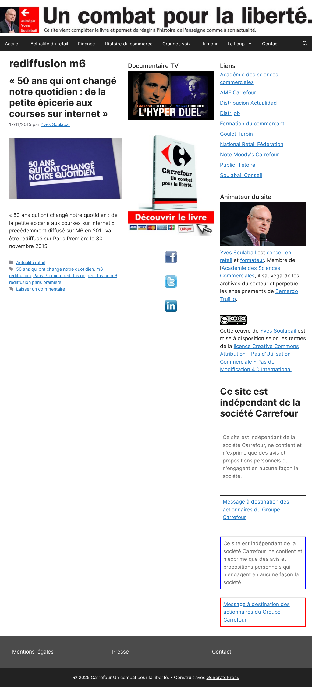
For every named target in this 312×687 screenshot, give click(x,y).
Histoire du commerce (129, 44)
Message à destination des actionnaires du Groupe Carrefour (256, 509)
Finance (86, 44)
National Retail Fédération (251, 144)
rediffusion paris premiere (35, 282)
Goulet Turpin (236, 134)
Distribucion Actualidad (248, 103)
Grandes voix (176, 44)
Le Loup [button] (236, 44)
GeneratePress (223, 677)
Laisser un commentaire (40, 288)
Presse (120, 652)
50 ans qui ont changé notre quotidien (55, 269)
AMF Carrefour (238, 92)
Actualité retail (30, 262)
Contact (270, 44)
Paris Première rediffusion (59, 275)
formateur (252, 260)
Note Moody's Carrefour (249, 155)
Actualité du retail (49, 44)
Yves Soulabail (278, 331)
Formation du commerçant (252, 123)
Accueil (13, 44)
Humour (209, 44)
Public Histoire (237, 165)
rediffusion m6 (102, 275)
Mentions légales (33, 652)
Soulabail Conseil (241, 175)
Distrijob (230, 113)
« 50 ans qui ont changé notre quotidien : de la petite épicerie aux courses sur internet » (62, 97)
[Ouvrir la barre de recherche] (305, 43)
